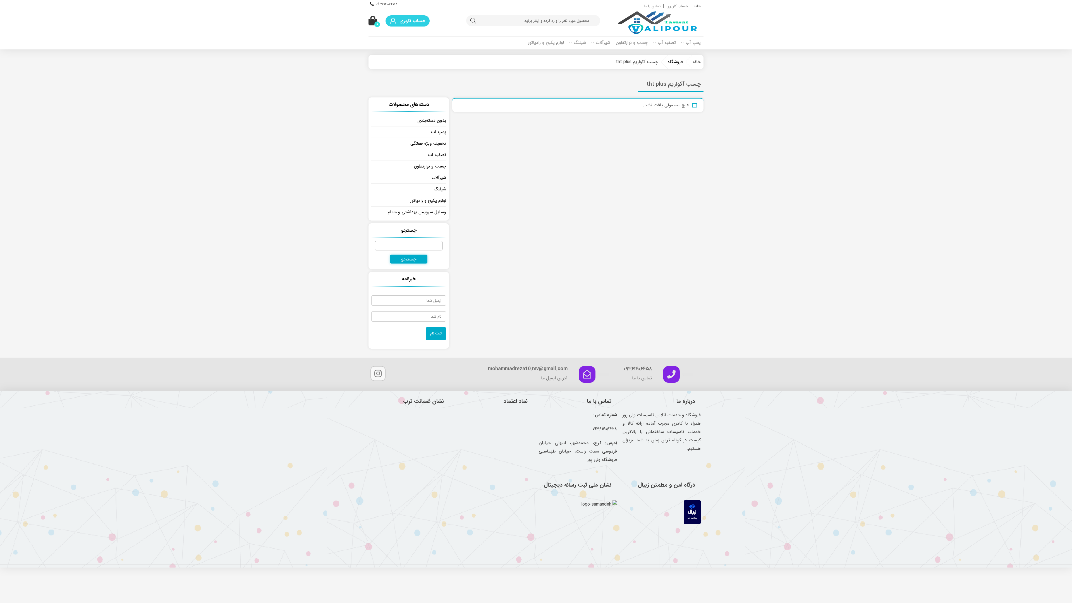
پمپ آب (693, 42)
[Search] (473, 20)
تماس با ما (652, 6)
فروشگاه (675, 61)
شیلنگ (580, 42)
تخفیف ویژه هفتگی (428, 143)
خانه (697, 6)
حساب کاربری (677, 6)
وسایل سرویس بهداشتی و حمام (417, 212)
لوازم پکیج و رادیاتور (546, 42)
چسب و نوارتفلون (632, 42)
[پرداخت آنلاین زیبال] (692, 522)
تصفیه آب (667, 42)
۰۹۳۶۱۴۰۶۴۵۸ (387, 4)
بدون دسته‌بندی (431, 120)
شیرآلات (603, 42)
